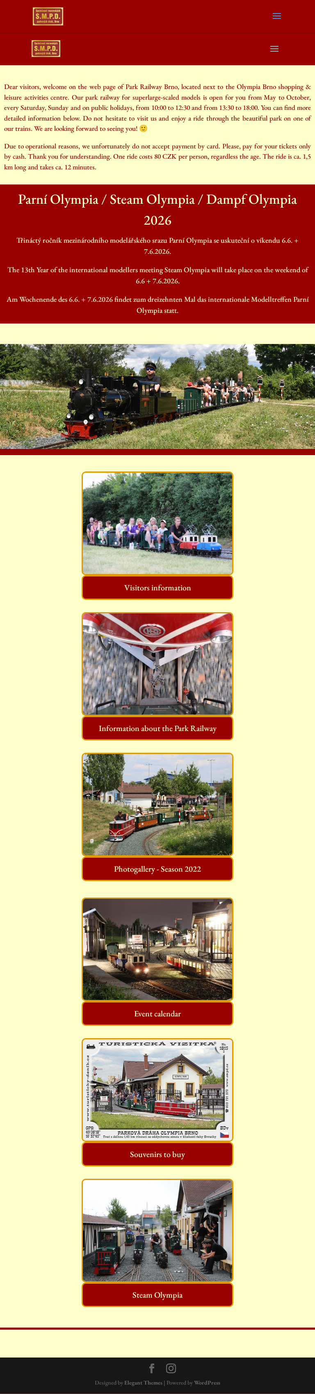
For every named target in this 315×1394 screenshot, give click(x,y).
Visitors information (157, 587)
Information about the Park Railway (158, 728)
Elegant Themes (143, 1382)
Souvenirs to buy (157, 1154)
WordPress (207, 1382)
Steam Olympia (157, 1294)
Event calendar (157, 1013)
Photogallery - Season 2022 (157, 868)
